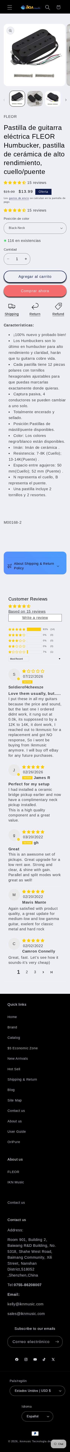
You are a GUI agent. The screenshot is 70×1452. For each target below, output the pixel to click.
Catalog (13, 1038)
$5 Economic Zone (22, 1048)
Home (12, 1017)
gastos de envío (19, 198)
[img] (33, 671)
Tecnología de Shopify (47, 1441)
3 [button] (35, 972)
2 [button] (27, 972)
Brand (12, 1027)
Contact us (16, 1111)
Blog (11, 1090)
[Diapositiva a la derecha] (66, 100)
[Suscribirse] (57, 1342)
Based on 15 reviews (27, 611)
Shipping (12, 314)
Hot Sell (13, 1069)
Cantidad (10, 249)
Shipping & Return (22, 1079)
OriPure (13, 1142)
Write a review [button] (35, 618)
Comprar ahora (35, 291)
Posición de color (16, 218)
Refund (58, 314)
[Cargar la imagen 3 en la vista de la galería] (53, 99)
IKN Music (15, 1182)
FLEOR (13, 1172)
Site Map (14, 1100)
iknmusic (25, 1441)
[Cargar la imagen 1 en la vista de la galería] (17, 99)
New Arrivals (17, 1058)
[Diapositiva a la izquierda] (4, 100)
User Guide (16, 1131)
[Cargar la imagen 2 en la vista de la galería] (35, 99)
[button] (9, 7)
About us (14, 1121)
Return (34, 314)
